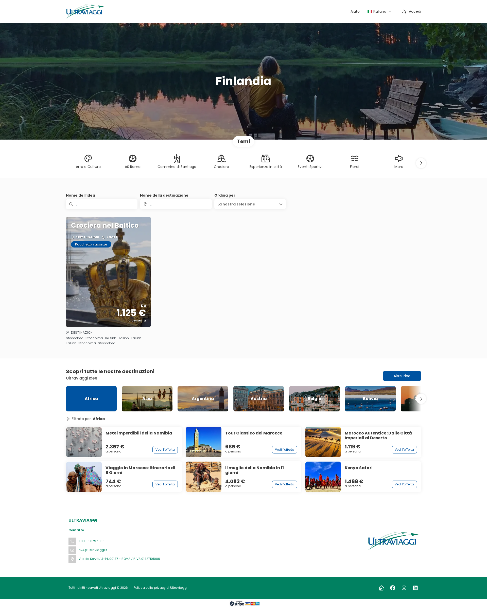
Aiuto (355, 11)
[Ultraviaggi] (393, 540)
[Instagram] (404, 588)
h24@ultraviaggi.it (93, 550)
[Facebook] (392, 588)
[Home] (381, 588)
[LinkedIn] (415, 588)
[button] (421, 163)
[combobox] (176, 204)
